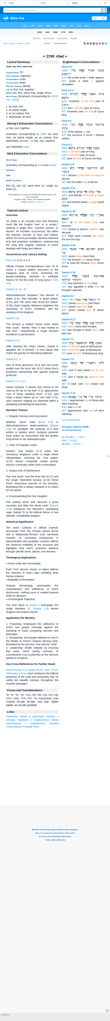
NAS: (65, 101)
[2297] (3, 462)
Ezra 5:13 (67, 90)
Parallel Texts (31, 726)
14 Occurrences (71, 419)
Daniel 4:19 (12, 340)
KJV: (64, 77)
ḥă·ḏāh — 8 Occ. (71, 443)
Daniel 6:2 (68, 296)
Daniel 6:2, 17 (14, 359)
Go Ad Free (5, 1015)
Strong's (12, 44)
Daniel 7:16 (68, 393)
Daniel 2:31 (68, 188)
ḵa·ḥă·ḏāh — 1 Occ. (73, 437)
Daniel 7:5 (68, 359)
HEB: (65, 70)
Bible (5, 44)
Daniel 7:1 (68, 339)
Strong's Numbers (17, 720)
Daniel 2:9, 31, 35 (16, 289)
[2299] (106, 462)
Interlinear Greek (16, 716)
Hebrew (20, 44)
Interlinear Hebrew (43, 716)
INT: (64, 81)
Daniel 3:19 (12, 318)
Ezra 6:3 (46, 422)
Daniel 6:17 (68, 319)
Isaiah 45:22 (35, 669)
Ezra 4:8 (11, 260)
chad (43, 134)
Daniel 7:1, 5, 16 (15, 381)
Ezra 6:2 (67, 120)
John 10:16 (51, 669)
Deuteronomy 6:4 (16, 669)
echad (52, 165)
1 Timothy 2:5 (38, 608)
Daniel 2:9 (68, 164)
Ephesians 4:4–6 (15, 673)
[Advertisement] (55, 787)
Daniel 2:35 (68, 211)
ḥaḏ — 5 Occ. (69, 440)
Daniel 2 (34, 605)
